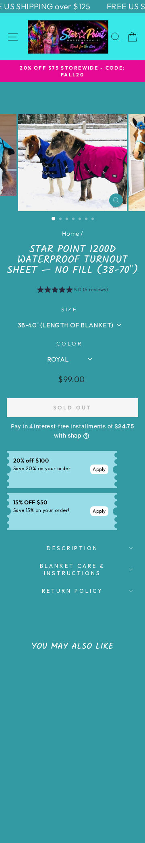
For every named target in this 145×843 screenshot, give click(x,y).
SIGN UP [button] (113, 116)
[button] (136, 40)
